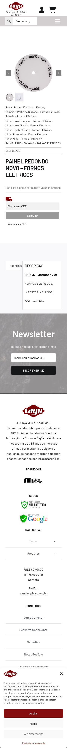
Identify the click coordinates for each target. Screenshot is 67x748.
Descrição (14, 265)
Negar (33, 723)
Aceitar (33, 713)
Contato (33, 579)
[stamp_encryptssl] (33, 502)
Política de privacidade (33, 742)
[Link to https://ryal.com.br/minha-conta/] (41, 10)
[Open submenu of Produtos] (54, 554)
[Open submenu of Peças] (54, 541)
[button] (61, 674)
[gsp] (33, 513)
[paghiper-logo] (33, 479)
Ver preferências (34, 734)
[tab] (13, 265)
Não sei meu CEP (16, 224)
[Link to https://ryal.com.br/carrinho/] (52, 10)
